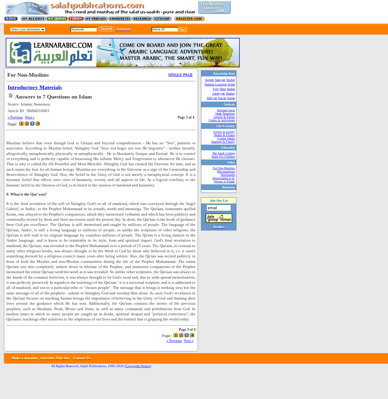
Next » (30, 117)
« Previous (15, 117)
